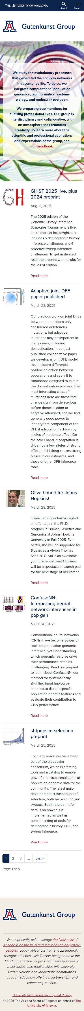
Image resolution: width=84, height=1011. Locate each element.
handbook (45, 146)
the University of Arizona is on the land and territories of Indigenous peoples (42, 945)
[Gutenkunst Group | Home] (42, 26)
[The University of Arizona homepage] (26, 5)
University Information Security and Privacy (42, 995)
